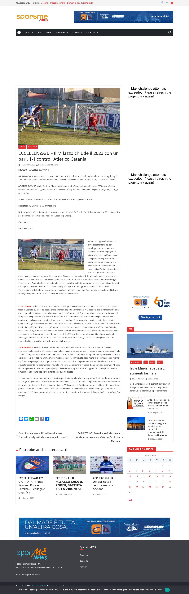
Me (39, 32)
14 (156, 476)
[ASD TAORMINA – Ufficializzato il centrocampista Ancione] (106, 458)
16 (170, 476)
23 (170, 481)
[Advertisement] (94, 56)
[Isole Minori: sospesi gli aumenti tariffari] (150, 346)
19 (143, 481)
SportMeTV (92, 32)
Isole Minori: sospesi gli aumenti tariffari (148, 370)
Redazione (85, 555)
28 (156, 487)
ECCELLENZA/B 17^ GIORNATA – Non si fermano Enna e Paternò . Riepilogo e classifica (31, 485)
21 (156, 481)
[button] (32, 32)
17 (130, 481)
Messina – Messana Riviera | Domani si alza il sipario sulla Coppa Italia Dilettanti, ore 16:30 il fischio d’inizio (67, 4)
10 (130, 476)
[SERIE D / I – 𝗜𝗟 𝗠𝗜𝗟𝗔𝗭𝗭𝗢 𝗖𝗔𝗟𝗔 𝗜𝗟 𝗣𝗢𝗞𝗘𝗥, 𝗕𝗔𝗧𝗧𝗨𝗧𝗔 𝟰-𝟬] (69, 458)
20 (150, 481)
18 (137, 481)
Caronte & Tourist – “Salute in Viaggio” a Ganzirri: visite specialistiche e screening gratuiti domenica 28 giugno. (157, 427)
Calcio (22, 147)
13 (150, 476)
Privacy (83, 567)
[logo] (32, 547)
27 (150, 487)
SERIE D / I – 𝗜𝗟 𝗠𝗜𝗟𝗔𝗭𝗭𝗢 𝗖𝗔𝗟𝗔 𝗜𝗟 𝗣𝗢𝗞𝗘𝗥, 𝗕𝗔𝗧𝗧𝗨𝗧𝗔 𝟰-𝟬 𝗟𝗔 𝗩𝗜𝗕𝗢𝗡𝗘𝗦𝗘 (69, 483)
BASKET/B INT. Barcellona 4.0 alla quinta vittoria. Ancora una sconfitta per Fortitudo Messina (97, 437)
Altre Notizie (136, 362)
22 (163, 481)
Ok (167, 590)
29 (163, 487)
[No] (185, 589)
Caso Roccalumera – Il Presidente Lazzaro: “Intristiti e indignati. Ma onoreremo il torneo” (43, 435)
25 (137, 487)
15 (163, 476)
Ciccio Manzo (153, 379)
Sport (27, 32)
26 (143, 487)
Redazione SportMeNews (48, 165)
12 (143, 476)
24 (130, 487)
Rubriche (60, 32)
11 (137, 476)
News (48, 32)
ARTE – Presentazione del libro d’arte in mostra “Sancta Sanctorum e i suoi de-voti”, (159, 404)
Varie (160, 362)
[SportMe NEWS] (19, 32)
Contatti (77, 32)
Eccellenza (32, 147)
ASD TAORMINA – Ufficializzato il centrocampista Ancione (104, 483)
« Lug (129, 499)
